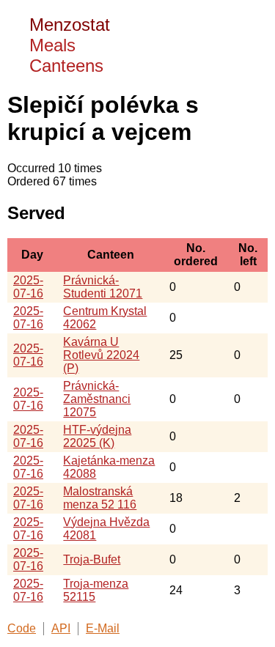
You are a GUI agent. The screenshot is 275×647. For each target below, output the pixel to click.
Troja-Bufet (91, 559)
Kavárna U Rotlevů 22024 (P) (101, 355)
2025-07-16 (28, 287)
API (60, 628)
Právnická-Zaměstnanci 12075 (97, 399)
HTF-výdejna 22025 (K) (97, 436)
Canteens (66, 65)
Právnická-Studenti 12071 (102, 287)
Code (21, 628)
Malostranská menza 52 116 (99, 498)
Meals (52, 45)
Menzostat (69, 24)
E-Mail (103, 628)
